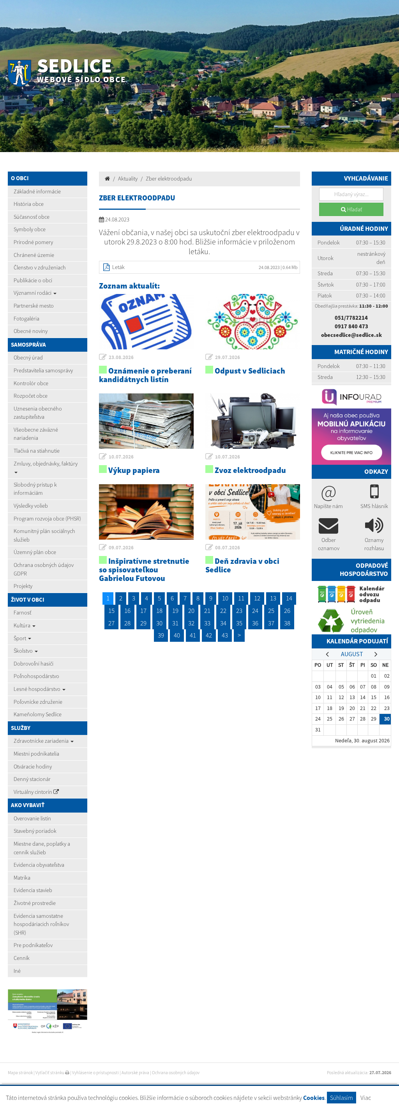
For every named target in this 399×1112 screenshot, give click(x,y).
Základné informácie (37, 191)
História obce (29, 203)
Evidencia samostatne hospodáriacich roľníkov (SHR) (41, 924)
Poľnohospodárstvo (36, 676)
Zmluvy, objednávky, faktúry (46, 463)
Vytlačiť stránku (50, 1072)
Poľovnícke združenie (38, 701)
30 (159, 623)
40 (177, 635)
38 (287, 623)
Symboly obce (30, 229)
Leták (118, 267)
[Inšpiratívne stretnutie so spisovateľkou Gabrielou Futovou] (146, 512)
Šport (20, 638)
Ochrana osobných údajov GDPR (44, 569)
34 (223, 623)
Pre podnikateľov (33, 945)
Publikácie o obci (33, 280)
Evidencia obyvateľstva (39, 864)
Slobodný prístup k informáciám (35, 489)
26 (287, 610)
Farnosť (22, 612)
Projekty (23, 586)
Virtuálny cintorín (33, 791)
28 (127, 623)
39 (161, 635)
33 (207, 623)
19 (175, 610)
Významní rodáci (33, 292)
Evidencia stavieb (33, 890)
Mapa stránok (20, 1072)
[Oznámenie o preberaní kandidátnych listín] (146, 321)
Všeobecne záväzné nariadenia (36, 434)
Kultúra (23, 625)
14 (289, 598)
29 (143, 623)
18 (159, 610)
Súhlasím (341, 1097)
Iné (17, 970)
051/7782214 (351, 317)
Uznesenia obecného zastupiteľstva (38, 413)
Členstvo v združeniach (40, 267)
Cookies (314, 1098)
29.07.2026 (227, 357)
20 (191, 610)
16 (127, 610)
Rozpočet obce (31, 395)
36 (255, 623)
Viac (365, 1097)
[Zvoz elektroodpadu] (252, 421)
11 (241, 598)
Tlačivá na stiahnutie (37, 450)
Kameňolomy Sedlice (38, 714)
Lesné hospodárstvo (38, 688)
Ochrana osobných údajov (176, 1072)
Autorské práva (135, 1072)
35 (239, 623)
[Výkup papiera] (146, 421)
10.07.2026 (121, 456)
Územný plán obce (35, 552)
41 (193, 635)
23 (239, 610)
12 (257, 598)
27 (111, 623)
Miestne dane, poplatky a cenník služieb (42, 848)
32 (191, 623)
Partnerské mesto (34, 305)
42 (209, 635)
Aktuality (128, 178)
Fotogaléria (26, 318)
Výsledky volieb (31, 505)
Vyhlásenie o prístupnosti (95, 1072)
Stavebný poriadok (35, 830)
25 (271, 610)
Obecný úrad (28, 357)
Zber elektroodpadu (169, 178)
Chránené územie (34, 255)
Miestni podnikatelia (36, 753)
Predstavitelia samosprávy (43, 370)
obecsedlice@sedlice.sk (351, 334)
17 (143, 610)
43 (225, 635)
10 (225, 598)
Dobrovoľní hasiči (33, 663)
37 (271, 623)
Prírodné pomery (33, 242)
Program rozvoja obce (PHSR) (47, 518)
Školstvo (24, 650)
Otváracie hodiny (33, 766)
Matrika (22, 877)
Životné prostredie (35, 903)
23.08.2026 (121, 357)
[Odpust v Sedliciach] (252, 321)
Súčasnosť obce (31, 216)
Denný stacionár (32, 779)
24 (255, 610)
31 (175, 623)
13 (273, 598)
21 (207, 610)
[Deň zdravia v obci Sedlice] (252, 512)
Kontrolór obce (31, 383)
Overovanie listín (32, 818)
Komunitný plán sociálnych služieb (44, 535)
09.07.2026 (121, 547)
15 (111, 610)
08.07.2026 (227, 547)
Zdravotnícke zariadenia (42, 740)
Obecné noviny (31, 331)
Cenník (22, 957)
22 (223, 610)
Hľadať (354, 209)
